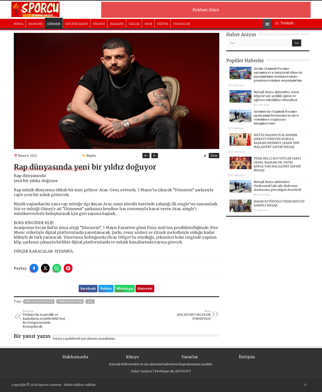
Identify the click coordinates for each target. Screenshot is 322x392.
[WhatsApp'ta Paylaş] (56, 268)
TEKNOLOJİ (181, 24)
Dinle (214, 155)
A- (154, 155)
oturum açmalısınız (101, 339)
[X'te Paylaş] (45, 268)
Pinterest (144, 289)
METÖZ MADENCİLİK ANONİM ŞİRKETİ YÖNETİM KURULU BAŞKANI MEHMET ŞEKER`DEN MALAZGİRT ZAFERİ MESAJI (276, 141)
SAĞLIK (134, 24)
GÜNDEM (53, 24)
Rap (90, 301)
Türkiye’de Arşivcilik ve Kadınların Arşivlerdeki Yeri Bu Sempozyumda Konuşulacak (44, 319)
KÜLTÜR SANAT (76, 24)
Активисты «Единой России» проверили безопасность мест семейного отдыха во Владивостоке (276, 117)
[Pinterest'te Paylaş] (68, 268)
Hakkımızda (75, 356)
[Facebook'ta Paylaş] (34, 268)
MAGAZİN (117, 24)
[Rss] (305, 384)
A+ (146, 155)
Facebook (88, 289)
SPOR (148, 24)
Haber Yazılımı (141, 371)
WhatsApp (124, 289)
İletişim (247, 356)
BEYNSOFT (183, 371)
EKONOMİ (35, 24)
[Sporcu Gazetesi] (35, 9)
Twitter (106, 289)
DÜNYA (18, 24)
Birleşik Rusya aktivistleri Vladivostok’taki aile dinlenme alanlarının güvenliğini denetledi (277, 186)
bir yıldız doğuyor (39, 301)
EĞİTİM (162, 24)
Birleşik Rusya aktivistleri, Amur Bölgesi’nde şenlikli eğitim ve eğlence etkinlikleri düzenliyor (276, 96)
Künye (132, 356)
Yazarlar (189, 356)
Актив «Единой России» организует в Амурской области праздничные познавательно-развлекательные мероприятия (278, 74)
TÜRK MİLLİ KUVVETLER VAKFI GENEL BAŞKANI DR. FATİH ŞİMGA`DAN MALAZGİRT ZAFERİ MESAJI (277, 164)
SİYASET (99, 24)
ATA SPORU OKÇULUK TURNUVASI (194, 315)
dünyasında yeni (70, 301)
